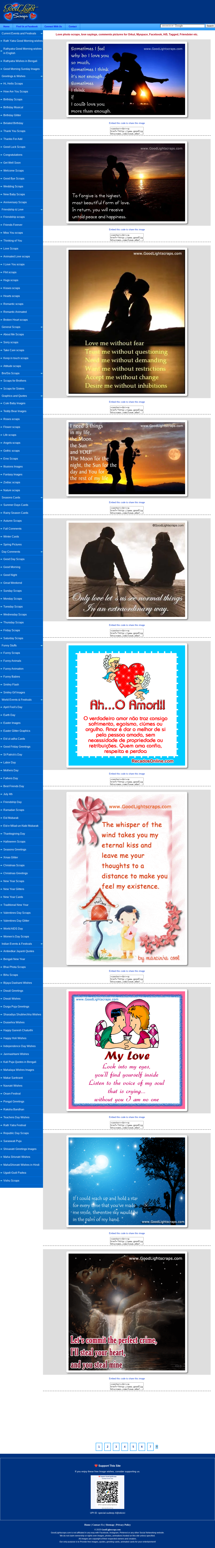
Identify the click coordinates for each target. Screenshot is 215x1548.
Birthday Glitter (12, 115)
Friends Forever (12, 224)
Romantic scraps (13, 303)
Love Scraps (10, 248)
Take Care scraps (13, 350)
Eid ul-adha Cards (14, 738)
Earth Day (9, 715)
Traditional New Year (15, 904)
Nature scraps (11, 490)
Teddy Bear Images (14, 411)
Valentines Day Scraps (17, 912)
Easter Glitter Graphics (16, 730)
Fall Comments (12, 528)
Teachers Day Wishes (16, 1117)
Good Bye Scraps (13, 178)
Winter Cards (11, 536)
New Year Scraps (13, 881)
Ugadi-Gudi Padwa (14, 1172)
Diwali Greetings (13, 990)
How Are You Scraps (15, 91)
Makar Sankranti (13, 1077)
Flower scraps (11, 427)
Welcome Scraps (13, 170)
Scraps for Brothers (14, 380)
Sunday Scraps (12, 590)
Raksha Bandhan (13, 1109)
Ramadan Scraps (13, 810)
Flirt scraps (9, 272)
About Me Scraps (13, 334)
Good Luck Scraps (14, 146)
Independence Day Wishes (19, 1046)
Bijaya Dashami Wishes (17, 982)
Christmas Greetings (15, 873)
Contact (73, 26)
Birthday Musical (13, 107)
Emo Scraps (10, 458)
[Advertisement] (127, 1416)
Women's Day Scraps (16, 936)
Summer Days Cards (15, 504)
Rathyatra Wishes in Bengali (20, 61)
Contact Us (98, 1525)
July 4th (8, 794)
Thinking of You (12, 240)
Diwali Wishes (11, 998)
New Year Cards (13, 897)
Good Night (10, 575)
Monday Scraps (12, 598)
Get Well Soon (12, 162)
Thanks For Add (12, 139)
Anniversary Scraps (15, 202)
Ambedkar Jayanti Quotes (18, 951)
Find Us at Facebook (27, 26)
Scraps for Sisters (13, 388)
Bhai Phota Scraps (14, 967)
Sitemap (110, 1525)
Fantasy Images (12, 474)
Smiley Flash (11, 684)
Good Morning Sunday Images (21, 69)
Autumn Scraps (12, 520)
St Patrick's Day (12, 754)
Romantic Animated (15, 311)
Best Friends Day (13, 786)
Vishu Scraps (11, 1180)
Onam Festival (12, 1093)
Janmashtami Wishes (16, 1054)
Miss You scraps (13, 232)
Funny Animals (12, 660)
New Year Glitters (13, 889)
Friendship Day (12, 802)
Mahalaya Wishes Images (18, 1069)
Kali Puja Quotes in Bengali (19, 1062)
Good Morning (11, 567)
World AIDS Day (13, 928)
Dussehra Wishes (14, 1022)
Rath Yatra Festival (14, 1125)
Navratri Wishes (12, 1085)
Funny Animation (13, 668)
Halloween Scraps (14, 841)
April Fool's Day (12, 707)
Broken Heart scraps (15, 319)
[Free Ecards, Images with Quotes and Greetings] (21, 20)
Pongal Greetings (13, 1101)
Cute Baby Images (14, 403)
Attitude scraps (12, 366)
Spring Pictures (12, 544)
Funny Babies (11, 676)
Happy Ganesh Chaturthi (18, 1030)
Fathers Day (10, 778)
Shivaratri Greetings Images (19, 1149)
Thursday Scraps (13, 622)
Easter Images (11, 722)
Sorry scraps (10, 342)
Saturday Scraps (13, 638)
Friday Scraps (11, 630)
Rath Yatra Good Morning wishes (23, 40)
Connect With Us (53, 26)
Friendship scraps (14, 216)
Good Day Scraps (14, 559)
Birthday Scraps (12, 99)
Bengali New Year (14, 959)
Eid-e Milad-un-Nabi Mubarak (20, 825)
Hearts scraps (11, 296)
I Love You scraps (14, 264)
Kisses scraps (11, 288)
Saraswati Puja (12, 1141)
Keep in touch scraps (15, 358)
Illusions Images (13, 466)
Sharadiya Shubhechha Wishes (22, 1014)
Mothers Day (10, 770)
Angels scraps (11, 442)
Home (6, 26)
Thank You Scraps (14, 131)
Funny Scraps (11, 652)
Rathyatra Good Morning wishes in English (22, 51)
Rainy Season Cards (15, 512)
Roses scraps (11, 419)
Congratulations (12, 154)
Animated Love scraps (16, 256)
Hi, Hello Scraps (13, 83)
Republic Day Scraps (16, 1133)
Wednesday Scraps (15, 614)
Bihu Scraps (10, 974)
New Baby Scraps (14, 194)
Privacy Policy (123, 1525)
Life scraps (9, 434)
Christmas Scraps (14, 865)
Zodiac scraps (11, 482)
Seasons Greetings (14, 849)
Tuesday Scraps (13, 606)
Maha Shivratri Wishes (16, 1156)
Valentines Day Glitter (16, 920)
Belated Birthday (13, 123)
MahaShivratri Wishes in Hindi (21, 1164)
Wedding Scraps (13, 186)
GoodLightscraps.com (111, 1529)
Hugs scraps (10, 280)
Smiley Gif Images (14, 692)
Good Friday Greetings (16, 746)
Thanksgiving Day (14, 833)
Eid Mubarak (10, 817)
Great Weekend (12, 582)
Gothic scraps (11, 450)
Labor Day (9, 762)
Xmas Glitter (10, 857)
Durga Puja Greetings (16, 1006)
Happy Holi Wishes (14, 1038)
